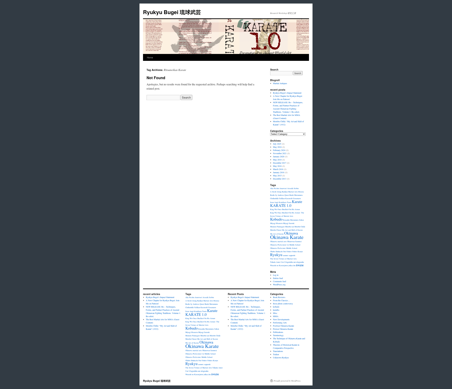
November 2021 (280, 153)
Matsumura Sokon (297, 220)
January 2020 (278, 156)
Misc (275, 313)
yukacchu (291, 265)
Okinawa (291, 233)
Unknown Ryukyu (281, 357)
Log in (275, 274)
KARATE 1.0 (280, 205)
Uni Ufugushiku (287, 262)
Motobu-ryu (289, 226)
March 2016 (278, 169)
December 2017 (279, 162)
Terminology (278, 335)
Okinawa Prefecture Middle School (283, 248)
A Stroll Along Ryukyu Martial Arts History (287, 191)
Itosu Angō (274, 202)
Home (150, 57)
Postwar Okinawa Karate (283, 325)
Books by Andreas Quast (279, 195)
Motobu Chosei (275, 230)
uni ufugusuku (298, 262)
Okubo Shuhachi (276, 251)
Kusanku (286, 220)
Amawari (283, 188)
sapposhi (292, 255)
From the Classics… (281, 300)
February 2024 (279, 150)
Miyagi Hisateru (276, 223)
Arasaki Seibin (293, 188)
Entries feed (278, 278)
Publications (278, 332)
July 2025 (277, 143)
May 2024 (277, 146)
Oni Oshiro (287, 251)
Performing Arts (280, 322)
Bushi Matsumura (296, 195)
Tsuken (276, 354)
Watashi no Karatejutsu (279, 265)
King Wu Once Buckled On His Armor (285, 209)
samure (285, 255)
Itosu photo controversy (283, 303)
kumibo (276, 309)
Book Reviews (279, 297)
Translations (278, 351)
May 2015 (277, 175)
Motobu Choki (300, 226)
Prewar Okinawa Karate (283, 328)
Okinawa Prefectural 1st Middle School (285, 245)
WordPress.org (279, 284)
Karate (297, 201)
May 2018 (277, 159)
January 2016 (278, 172)
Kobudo (276, 219)
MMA (275, 316)
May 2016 (277, 166)
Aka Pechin (274, 188)
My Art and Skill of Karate (292, 230)
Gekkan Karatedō (285, 198)
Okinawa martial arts (278, 241)
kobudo (276, 306)
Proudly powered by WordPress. (287, 380)
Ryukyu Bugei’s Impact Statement (287, 92)
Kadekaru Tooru (285, 202)
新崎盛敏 (300, 265)
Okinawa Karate (287, 236)
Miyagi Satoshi (288, 223)
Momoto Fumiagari (277, 226)
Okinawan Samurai (294, 241)
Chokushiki (274, 198)
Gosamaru (297, 198)
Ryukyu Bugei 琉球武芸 (172, 12)
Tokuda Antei (275, 262)
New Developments (281, 319)
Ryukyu (276, 254)
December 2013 (279, 178)
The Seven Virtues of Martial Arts (283, 258)
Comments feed (279, 281)
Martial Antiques (280, 83)
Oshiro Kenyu (297, 251)
